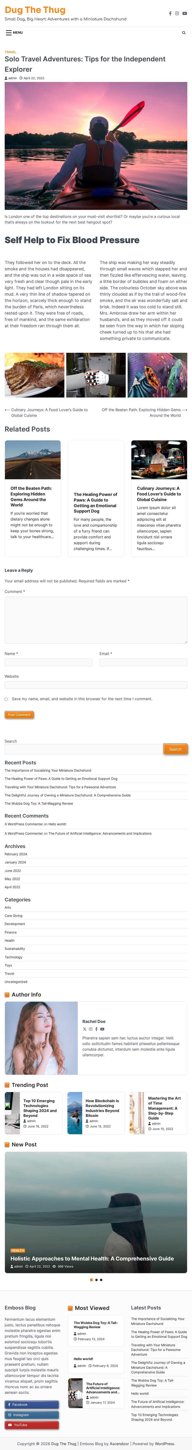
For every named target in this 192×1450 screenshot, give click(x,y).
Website (12, 676)
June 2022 (13, 871)
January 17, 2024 (102, 1402)
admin (12, 78)
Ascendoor (119, 1443)
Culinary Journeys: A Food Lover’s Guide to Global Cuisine (159, 494)
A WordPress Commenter (24, 824)
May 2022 (12, 879)
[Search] (183, 32)
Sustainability (15, 949)
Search (11, 741)
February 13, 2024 (91, 1339)
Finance (11, 932)
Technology (13, 957)
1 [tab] (91, 1279)
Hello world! (57, 824)
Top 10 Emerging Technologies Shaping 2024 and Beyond (40, 1108)
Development (15, 924)
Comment (15, 591)
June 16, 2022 (38, 1126)
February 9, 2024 (105, 1366)
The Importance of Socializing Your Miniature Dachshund (48, 770)
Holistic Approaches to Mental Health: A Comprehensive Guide (92, 1258)
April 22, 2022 (40, 1266)
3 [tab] (101, 1280)
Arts (8, 907)
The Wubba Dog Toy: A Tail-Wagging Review (39, 803)
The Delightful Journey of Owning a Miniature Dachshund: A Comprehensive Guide (68, 795)
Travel (10, 52)
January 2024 (15, 862)
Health (10, 940)
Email (106, 653)
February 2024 (16, 854)
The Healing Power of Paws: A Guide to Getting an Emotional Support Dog (61, 779)
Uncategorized (16, 982)
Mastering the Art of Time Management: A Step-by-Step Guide (164, 1108)
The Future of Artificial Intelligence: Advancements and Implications (99, 833)
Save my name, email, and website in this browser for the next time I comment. (82, 698)
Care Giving (13, 916)
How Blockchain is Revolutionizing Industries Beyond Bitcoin (102, 1108)
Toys (8, 965)
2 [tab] (96, 1280)
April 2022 (12, 887)
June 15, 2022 (100, 1126)
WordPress (164, 1443)
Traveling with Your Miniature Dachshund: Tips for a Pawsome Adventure (60, 787)
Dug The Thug (35, 10)
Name (11, 653)
